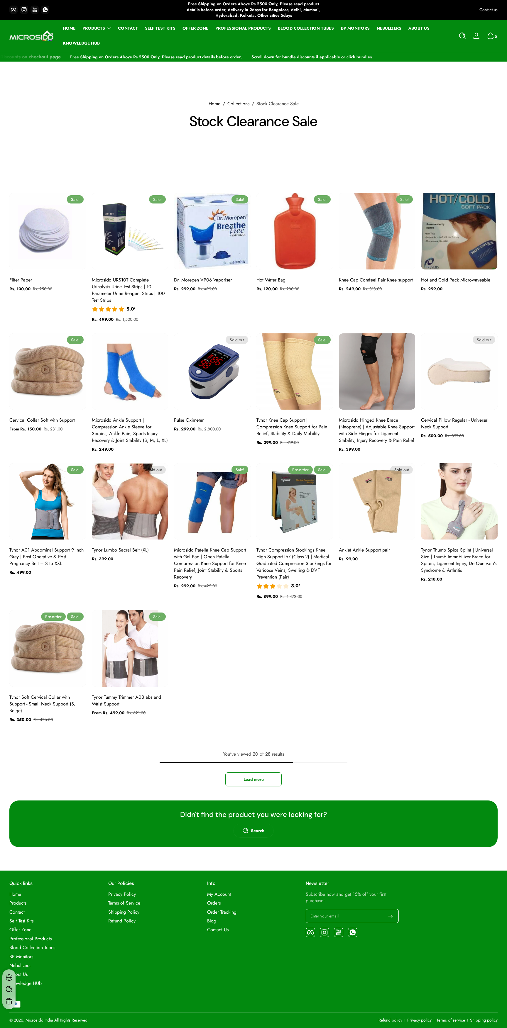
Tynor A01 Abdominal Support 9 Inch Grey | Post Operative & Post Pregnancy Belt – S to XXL (46, 557)
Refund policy (390, 1020)
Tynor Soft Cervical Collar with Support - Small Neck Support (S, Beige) (42, 704)
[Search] (462, 35)
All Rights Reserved (70, 1020)
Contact (17, 912)
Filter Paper (20, 279)
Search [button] (257, 831)
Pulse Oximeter (189, 420)
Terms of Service (124, 903)
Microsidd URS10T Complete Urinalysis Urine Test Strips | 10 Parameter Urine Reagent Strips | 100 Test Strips (128, 289)
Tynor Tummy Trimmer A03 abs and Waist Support (126, 700)
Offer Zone (20, 930)
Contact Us (218, 930)
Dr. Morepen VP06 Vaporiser (203, 279)
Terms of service (451, 1020)
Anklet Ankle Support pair (364, 550)
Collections (238, 104)
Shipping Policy (123, 912)
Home (214, 104)
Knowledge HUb (25, 983)
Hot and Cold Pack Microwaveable (455, 279)
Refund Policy (122, 921)
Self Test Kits (21, 921)
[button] (462, 35)
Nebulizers (19, 965)
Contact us (488, 10)
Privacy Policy (122, 894)
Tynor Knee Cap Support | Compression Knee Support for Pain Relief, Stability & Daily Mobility (291, 427)
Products (93, 28)
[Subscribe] (390, 916)
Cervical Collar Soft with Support (42, 420)
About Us (18, 974)
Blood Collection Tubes (32, 947)
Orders (214, 903)
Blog (211, 921)
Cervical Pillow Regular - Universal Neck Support (455, 423)
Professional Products (30, 939)
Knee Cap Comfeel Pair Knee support (376, 279)
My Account (219, 894)
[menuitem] (55, 894)
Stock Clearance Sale (277, 104)
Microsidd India (39, 1020)
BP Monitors (21, 957)
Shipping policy (484, 1020)
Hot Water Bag (270, 279)
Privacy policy (419, 1020)
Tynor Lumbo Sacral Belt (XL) (120, 550)
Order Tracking (221, 912)
